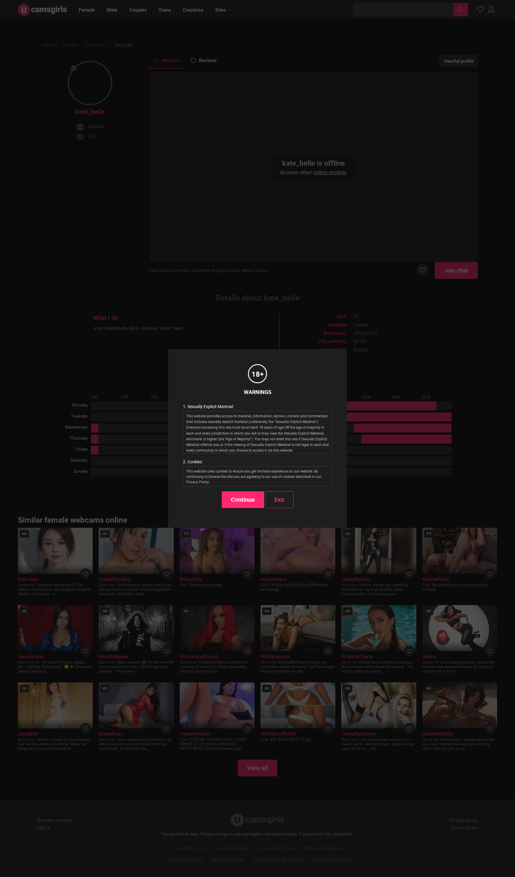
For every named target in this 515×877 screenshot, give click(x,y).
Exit (279, 500)
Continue (243, 500)
